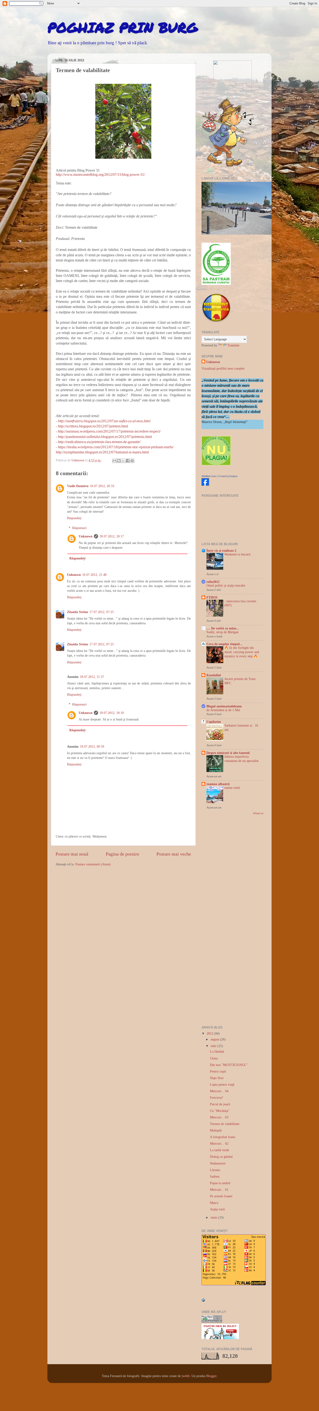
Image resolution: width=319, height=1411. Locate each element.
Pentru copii (218, 1071)
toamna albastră (218, 784)
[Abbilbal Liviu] (205, 484)
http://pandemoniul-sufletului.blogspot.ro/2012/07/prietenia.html (105, 437)
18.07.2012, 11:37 (92, 677)
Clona (214, 1058)
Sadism (215, 1176)
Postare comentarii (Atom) (93, 864)
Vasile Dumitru (78, 486)
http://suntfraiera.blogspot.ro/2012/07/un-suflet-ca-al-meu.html (104, 421)
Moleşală (216, 1130)
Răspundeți (74, 518)
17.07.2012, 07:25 (101, 612)
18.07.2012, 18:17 (111, 536)
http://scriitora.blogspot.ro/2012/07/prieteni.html (93, 426)
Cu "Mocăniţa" (220, 1111)
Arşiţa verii (217, 1209)
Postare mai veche (173, 853)
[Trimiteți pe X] (123, 460)
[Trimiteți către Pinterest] (132, 460)
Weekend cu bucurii (237, 554)
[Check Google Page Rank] (212, 1321)
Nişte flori (216, 1078)
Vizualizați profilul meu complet (223, 368)
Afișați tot (258, 813)
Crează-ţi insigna (227, 476)
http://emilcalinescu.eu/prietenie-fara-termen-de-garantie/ (99, 442)
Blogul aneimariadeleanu (224, 706)
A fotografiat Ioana (222, 1137)
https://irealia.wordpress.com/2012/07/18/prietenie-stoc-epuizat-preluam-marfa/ (116, 447)
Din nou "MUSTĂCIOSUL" (229, 1065)
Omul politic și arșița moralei (225, 585)
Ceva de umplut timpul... (224, 644)
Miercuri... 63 (219, 1117)
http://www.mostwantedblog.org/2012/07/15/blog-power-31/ (100, 174)
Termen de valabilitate (224, 1124)
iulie (214, 1046)
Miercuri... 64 (219, 1091)
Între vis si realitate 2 (221, 550)
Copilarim (213, 722)
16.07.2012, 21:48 (94, 575)
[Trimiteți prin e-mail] (114, 460)
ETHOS (212, 597)
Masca (214, 1203)
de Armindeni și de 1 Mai (223, 710)
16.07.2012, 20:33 (102, 486)
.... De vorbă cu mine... (222, 628)
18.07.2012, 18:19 (111, 713)
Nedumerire (218, 1163)
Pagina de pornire (122, 853)
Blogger (211, 1376)
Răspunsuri (79, 528)
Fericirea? (216, 1097)
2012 (210, 1033)
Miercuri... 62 (219, 1143)
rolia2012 (213, 582)
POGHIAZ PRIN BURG (122, 27)
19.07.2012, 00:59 (92, 746)
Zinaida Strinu (77, 612)
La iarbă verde (219, 1150)
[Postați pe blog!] (119, 460)
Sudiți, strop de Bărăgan (222, 632)
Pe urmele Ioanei (221, 1196)
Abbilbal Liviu (209, 476)
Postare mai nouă (72, 853)
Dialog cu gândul (221, 1156)
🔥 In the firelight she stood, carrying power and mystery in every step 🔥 (241, 652)
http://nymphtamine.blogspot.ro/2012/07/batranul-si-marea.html (102, 452)
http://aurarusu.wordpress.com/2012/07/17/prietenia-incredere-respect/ (109, 431)
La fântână (217, 1051)
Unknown (85, 536)
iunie (214, 1217)
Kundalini (213, 675)
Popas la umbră (220, 1183)
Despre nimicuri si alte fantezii (228, 753)
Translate (233, 345)
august (215, 1039)
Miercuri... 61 (219, 1189)
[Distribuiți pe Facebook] (127, 460)
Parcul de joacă (220, 1104)
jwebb (186, 1376)
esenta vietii (232, 788)
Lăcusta (215, 1170)
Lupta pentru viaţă (222, 1084)
